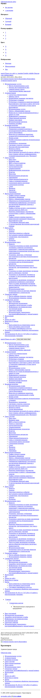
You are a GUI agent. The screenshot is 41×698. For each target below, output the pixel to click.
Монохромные (10, 66)
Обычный (8, 18)
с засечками (9, 10)
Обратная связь (6, 653)
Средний (8, 21)
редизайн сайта (11, 696)
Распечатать (6, 640)
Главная (8, 599)
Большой (8, 24)
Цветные (8, 63)
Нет (6, 69)
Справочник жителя (16, 603)
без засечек (9, 7)
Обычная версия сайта (8, 1)
